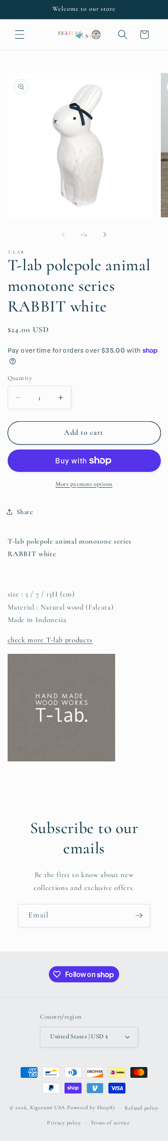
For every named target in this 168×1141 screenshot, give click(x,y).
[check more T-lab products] (61, 760)
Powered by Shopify (91, 1108)
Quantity (20, 378)
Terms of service (110, 1122)
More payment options (84, 484)
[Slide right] (105, 234)
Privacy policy (64, 1122)
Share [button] (25, 512)
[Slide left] (63, 234)
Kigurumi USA (47, 1108)
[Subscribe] (139, 915)
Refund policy (142, 1108)
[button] (19, 34)
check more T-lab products (50, 639)
